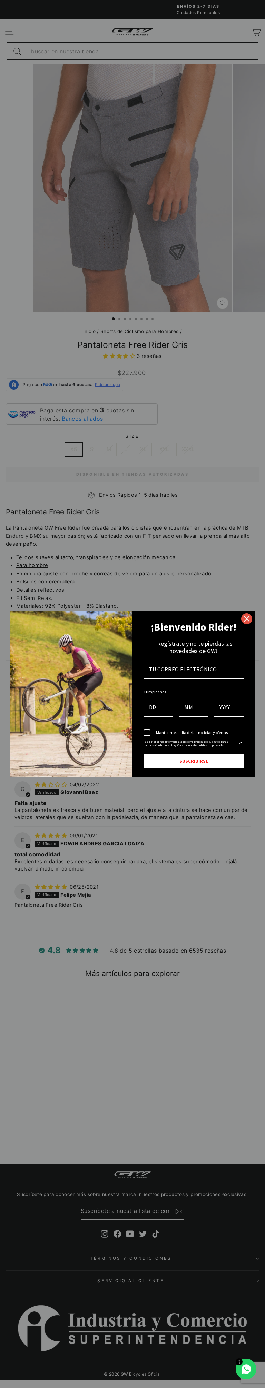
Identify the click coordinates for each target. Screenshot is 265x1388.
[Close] (246, 619)
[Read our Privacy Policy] (240, 743)
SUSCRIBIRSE (193, 761)
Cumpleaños (155, 691)
